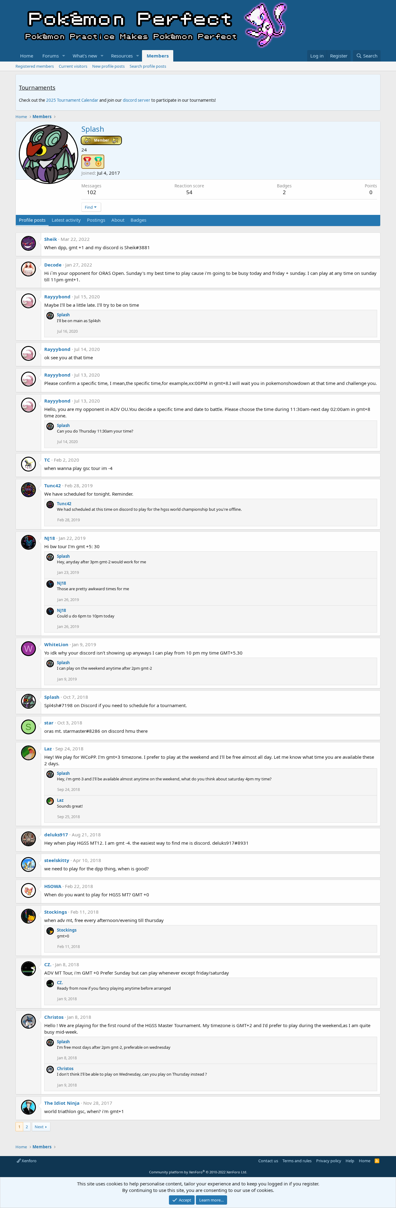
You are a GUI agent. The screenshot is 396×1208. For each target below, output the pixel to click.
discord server (136, 100)
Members (158, 56)
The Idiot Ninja (62, 1103)
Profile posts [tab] (32, 220)
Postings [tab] (96, 220)
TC (47, 460)
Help (350, 1160)
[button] (63, 56)
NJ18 (49, 538)
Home (26, 56)
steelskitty (56, 860)
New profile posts (108, 66)
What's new (85, 56)
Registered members (34, 66)
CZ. (47, 964)
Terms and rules (297, 1160)
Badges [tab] (138, 220)
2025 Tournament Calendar (72, 100)
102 (91, 192)
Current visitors (73, 66)
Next (39, 1126)
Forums (50, 56)
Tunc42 (52, 485)
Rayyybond (57, 296)
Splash (63, 315)
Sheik (50, 239)
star (49, 722)
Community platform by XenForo (198, 1172)
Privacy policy (328, 1160)
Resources (122, 56)
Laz (48, 748)
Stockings (55, 912)
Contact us (268, 1160)
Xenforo (29, 1160)
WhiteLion (56, 644)
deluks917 (56, 834)
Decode (53, 265)
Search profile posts (148, 66)
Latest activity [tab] (66, 220)
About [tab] (117, 220)
